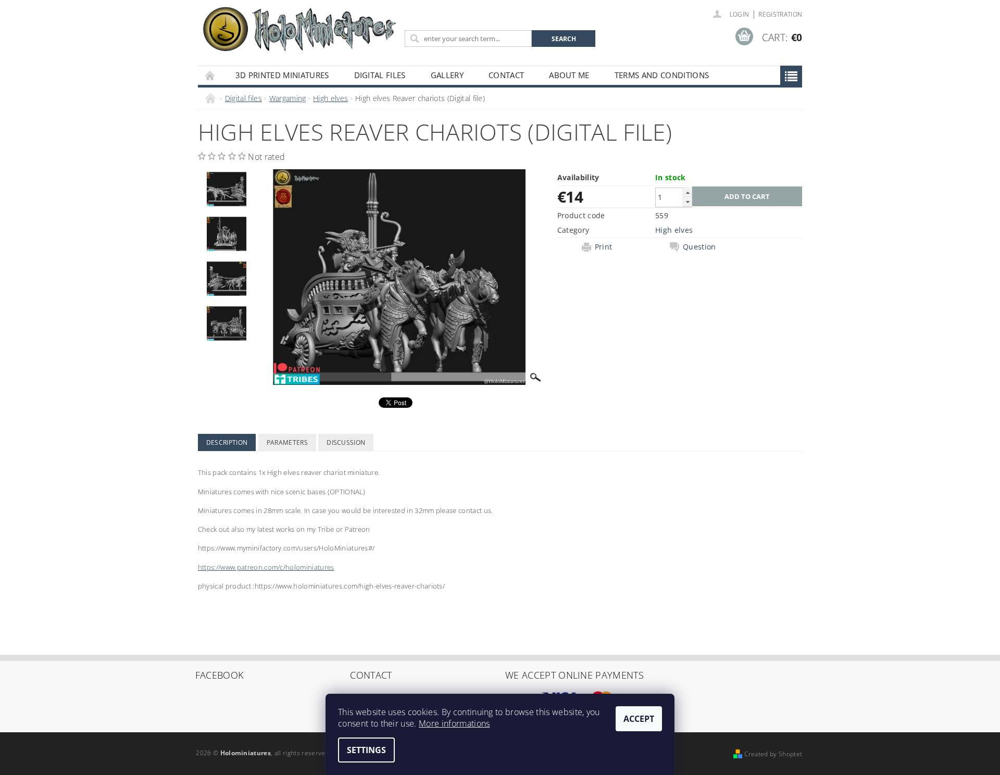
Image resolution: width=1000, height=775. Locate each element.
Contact (506, 75)
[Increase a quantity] (687, 192)
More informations (454, 723)
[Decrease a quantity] (687, 202)
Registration (780, 14)
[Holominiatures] (299, 28)
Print (603, 247)
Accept (638, 718)
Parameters (287, 442)
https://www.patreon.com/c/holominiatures (266, 567)
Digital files (380, 75)
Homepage (210, 75)
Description (227, 442)
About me (569, 75)
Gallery (447, 75)
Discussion (346, 442)
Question (699, 247)
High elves (674, 230)
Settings (366, 750)
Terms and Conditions (662, 75)
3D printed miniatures (282, 75)
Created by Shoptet (773, 753)
